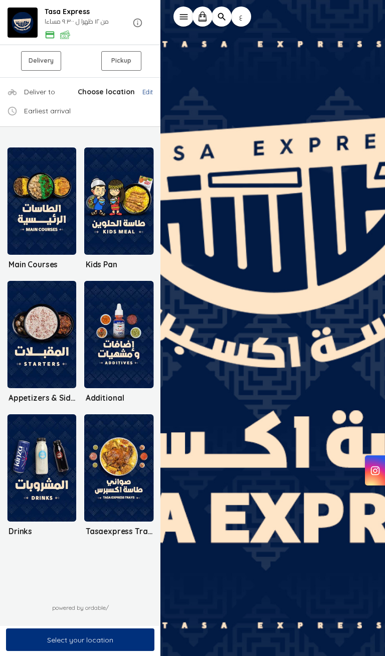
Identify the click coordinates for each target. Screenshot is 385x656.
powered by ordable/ (80, 607)
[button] (80, 23)
